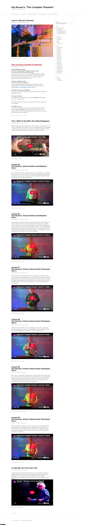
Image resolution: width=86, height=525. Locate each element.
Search (57, 21)
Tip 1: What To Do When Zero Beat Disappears (30, 121)
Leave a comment (23, 58)
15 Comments (20, 507)
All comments (59, 80)
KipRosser (15, 22)
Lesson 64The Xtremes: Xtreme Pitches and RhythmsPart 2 (29, 166)
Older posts (13, 513)
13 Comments (19, 158)
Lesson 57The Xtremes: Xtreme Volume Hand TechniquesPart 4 (30, 269)
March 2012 (59, 63)
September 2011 (60, 71)
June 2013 (59, 52)
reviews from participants (53, 14)
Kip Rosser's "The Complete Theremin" (32, 7)
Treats (16, 507)
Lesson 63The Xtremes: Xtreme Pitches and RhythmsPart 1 (29, 215)
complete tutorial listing (32, 14)
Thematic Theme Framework (27, 520)
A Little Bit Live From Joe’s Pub (24, 468)
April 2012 (59, 62)
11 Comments (22, 361)
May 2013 (59, 54)
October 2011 (59, 70)
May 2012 (59, 60)
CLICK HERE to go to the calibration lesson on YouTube (23, 87)
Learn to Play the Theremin (22, 20)
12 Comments (22, 208)
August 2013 (59, 50)
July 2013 (59, 51)
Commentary (17, 58)
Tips (16, 158)
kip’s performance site (43, 14)
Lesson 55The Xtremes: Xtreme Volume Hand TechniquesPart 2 (30, 368)
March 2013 (59, 56)
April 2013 (59, 55)
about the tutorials (23, 14)
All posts (58, 78)
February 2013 (59, 58)
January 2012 (59, 66)
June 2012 (59, 59)
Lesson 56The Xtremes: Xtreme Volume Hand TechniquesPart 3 (30, 321)
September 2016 (60, 47)
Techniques (17, 208)
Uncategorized (59, 43)
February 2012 (59, 64)
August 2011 (59, 72)
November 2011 (60, 68)
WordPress (17, 520)
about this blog (15, 14)
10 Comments (22, 261)
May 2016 (59, 48)
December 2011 (60, 67)
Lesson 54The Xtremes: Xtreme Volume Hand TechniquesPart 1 (30, 419)
